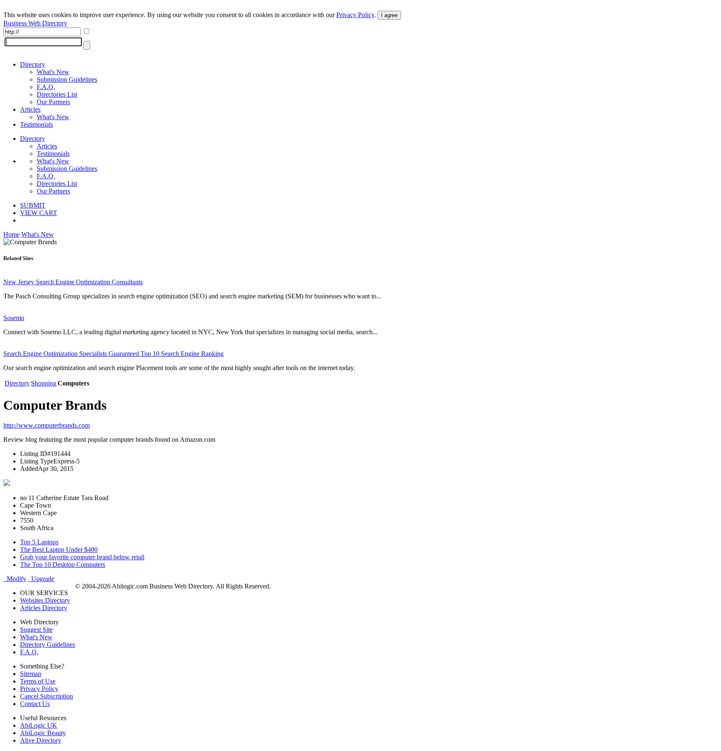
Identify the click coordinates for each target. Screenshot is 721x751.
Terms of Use (37, 681)
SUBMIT (32, 205)
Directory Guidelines (47, 644)
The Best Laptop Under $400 (59, 549)
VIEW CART (38, 212)
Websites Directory (45, 600)
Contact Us (35, 703)
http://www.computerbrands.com (46, 425)
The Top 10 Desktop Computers (62, 564)
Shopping (43, 383)
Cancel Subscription (46, 696)
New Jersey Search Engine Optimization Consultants (73, 281)
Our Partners (53, 101)
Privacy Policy (355, 14)
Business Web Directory (35, 23)
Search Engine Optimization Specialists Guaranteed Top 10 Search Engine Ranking (113, 353)
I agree (389, 15)
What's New (53, 71)
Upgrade (41, 578)
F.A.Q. (46, 86)
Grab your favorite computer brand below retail (82, 557)
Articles (30, 109)
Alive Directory (40, 740)
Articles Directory (43, 607)
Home (11, 234)
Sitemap (30, 673)
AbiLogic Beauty (43, 732)
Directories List (57, 94)
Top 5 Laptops (39, 542)
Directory (32, 64)
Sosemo (13, 317)
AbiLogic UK (38, 725)
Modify (14, 578)
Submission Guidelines (67, 79)
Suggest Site (36, 629)
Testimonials (36, 124)
